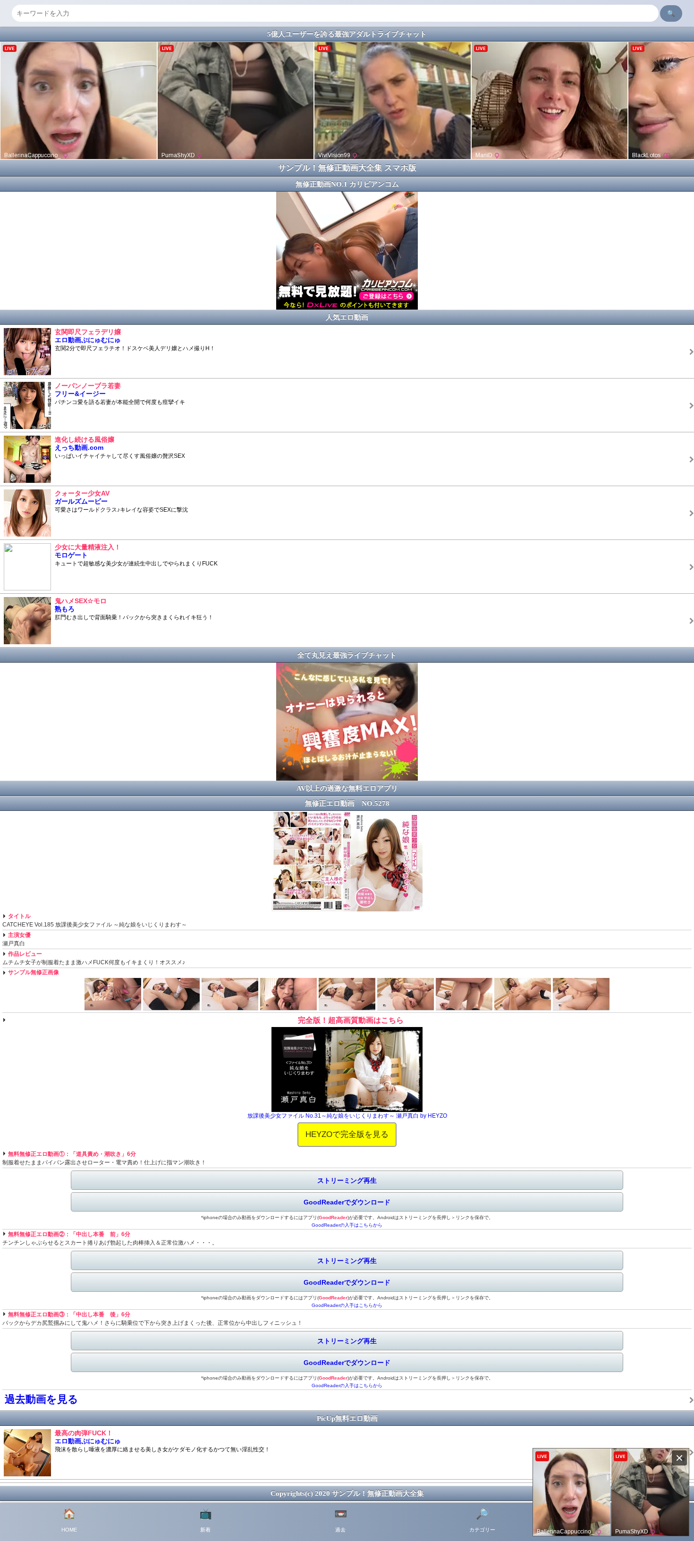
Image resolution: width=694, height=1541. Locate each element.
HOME (69, 1520)
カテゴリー (482, 1520)
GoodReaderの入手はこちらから (347, 1225)
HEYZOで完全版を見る (347, 1134)
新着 (205, 1520)
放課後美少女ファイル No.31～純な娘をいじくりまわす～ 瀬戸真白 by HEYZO (347, 1115)
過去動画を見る (41, 1399)
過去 (340, 1520)
